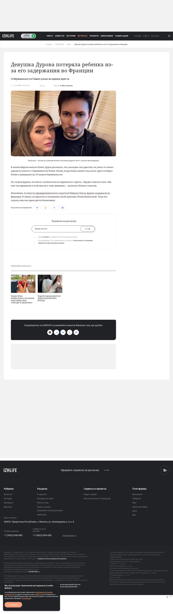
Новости (8, 494)
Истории (8, 498)
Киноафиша (107, 36)
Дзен (134, 511)
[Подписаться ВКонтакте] (63, 332)
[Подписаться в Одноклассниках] (69, 332)
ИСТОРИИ (70, 36)
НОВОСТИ (59, 36)
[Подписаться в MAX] (76, 332)
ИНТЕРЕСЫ (82, 36)
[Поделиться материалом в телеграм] (54, 207)
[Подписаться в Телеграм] (56, 332)
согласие (45, 237)
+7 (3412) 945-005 (13, 535)
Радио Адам (121, 36)
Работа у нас (43, 502)
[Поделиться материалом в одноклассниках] (45, 207)
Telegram (136, 498)
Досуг (42, 86)
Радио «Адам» (90, 494)
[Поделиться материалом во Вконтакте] (37, 207)
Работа (146, 36)
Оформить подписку (80, 470)
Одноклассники (139, 506)
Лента (50, 36)
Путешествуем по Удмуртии (97, 498)
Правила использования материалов (52, 559)
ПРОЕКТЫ (94, 36)
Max (134, 502)
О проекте (42, 494)
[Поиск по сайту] (169, 36)
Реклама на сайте (45, 498)
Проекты (8, 506)
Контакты (155, 36)
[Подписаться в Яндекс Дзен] (50, 332)
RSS (134, 515)
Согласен (13, 605)
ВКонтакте (137, 494)
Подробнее (26, 598)
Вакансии (41, 514)
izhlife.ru (38, 594)
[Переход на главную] (8, 36)
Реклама (137, 36)
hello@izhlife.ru (69, 535)
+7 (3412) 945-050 (42, 535)
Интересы (8, 502)
